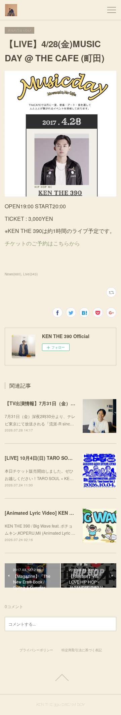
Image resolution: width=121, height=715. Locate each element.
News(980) (13, 274)
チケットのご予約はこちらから (42, 243)
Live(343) (30, 274)
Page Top (60, 677)
